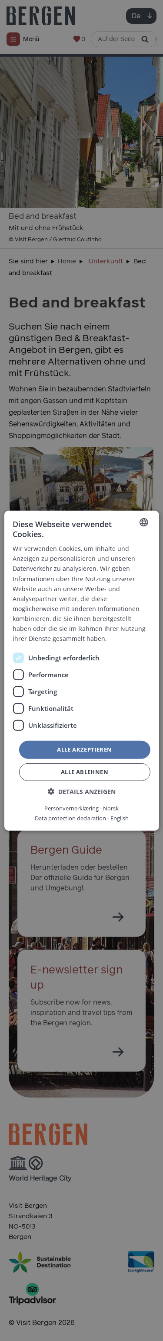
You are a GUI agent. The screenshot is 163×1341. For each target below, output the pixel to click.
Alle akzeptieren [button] (84, 749)
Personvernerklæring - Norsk (81, 808)
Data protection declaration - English (82, 818)
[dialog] (81, 670)
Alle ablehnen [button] (84, 772)
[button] (82, 791)
